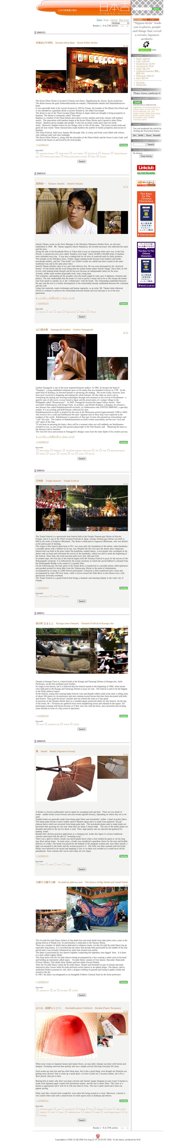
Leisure (139, 68)
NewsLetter (140, 82)
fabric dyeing (44, 451)
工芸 (144, 61)
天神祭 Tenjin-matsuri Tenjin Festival (57, 480)
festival (55, 596)
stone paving (147, 107)
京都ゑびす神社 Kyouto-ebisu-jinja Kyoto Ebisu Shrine (67, 42)
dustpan (100, 1109)
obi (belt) (63, 454)
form (104, 451)
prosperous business (47, 153)
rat (146, 109)
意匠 (149, 76)
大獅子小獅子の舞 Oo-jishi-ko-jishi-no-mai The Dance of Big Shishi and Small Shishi (82, 882)
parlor (51, 864)
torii (152, 111)
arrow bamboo (78, 153)
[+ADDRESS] (42, 145)
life (126, 1112)
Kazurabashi (137, 117)
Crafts (138, 61)
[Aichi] (76, 724)
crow (149, 111)
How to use (124, 20)
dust (90, 1109)
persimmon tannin (46, 1109)
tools (50, 312)
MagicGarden (141, 85)
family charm (63, 153)
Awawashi (137, 119)
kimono (81, 454)
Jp (124, 46)
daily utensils (121, 1109)
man (72, 454)
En (127, 46)
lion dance (64, 990)
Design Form (141, 76)
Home (106, 20)
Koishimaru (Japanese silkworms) (78, 451)
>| (127, 26)
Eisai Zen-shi (92, 153)
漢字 (143, 78)
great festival (44, 596)
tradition (88, 1112)
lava (157, 109)
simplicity (43, 1112)
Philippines (58, 451)
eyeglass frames (139, 113)
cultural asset (44, 990)
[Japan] (68, 864)
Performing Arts (142, 64)
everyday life (70, 1109)
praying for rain (53, 724)
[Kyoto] (103, 157)
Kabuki (42, 454)
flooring (82, 1109)
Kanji (138, 78)
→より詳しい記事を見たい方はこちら (55, 298)
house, (61, 1112)
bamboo (83, 312)
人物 (144, 59)
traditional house (74, 1112)
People (138, 59)
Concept (113, 20)
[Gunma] (43, 1115)
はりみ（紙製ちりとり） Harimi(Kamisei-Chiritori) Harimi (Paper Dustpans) (78, 1008)
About (99, 20)
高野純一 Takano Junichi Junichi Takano (59, 183)
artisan (59, 312)
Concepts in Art (142, 66)
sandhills (151, 117)
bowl (153, 109)
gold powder (150, 115)
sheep (145, 117)
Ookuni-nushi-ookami (52, 157)
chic (96, 451)
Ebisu (93, 157)
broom (42, 312)
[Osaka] (66, 596)
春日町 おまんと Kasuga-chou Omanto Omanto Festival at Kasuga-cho (75, 623)
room (59, 1109)
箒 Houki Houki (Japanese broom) (55, 751)
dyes (149, 109)
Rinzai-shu (106, 153)
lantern (144, 119)
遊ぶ (145, 68)
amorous (52, 454)
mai (54, 990)
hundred (142, 115)
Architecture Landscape (144, 71)
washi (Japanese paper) (112, 1112)
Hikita (147, 113)
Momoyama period (117, 451)
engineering (137, 107)
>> (122, 26)
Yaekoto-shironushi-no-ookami (75, 157)
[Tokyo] (93, 312)
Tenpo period (70, 312)
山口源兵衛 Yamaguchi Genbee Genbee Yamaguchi (64, 329)
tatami (97, 1112)
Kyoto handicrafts (139, 111)
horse (42, 724)
